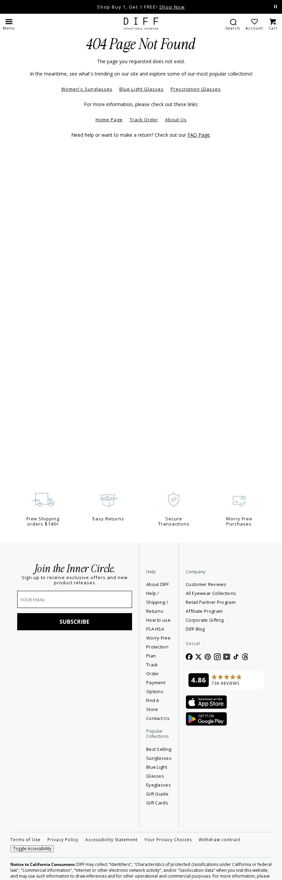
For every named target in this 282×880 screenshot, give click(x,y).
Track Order (144, 119)
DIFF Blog (195, 629)
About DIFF (157, 584)
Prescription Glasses (196, 89)
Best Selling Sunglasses (159, 753)
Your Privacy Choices (168, 839)
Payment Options (155, 687)
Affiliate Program (225, 611)
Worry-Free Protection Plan (158, 647)
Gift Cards (157, 803)
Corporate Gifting (205, 620)
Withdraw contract (219, 839)
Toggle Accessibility (32, 848)
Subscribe (74, 621)
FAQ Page (198, 135)
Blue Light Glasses (141, 89)
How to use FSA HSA (158, 624)
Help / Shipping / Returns (157, 602)
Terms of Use (25, 839)
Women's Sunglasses (86, 89)
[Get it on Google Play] (206, 719)
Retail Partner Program (225, 602)
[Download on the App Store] (206, 702)
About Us (176, 119)
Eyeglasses (158, 785)
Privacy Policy (62, 839)
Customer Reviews (206, 584)
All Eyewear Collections (211, 593)
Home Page (109, 119)
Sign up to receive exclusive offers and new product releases (75, 580)
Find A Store (152, 704)
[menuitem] (232, 24)
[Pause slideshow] (275, 6)
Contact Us (158, 718)
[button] (9, 24)
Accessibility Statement (111, 839)
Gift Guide (157, 794)
